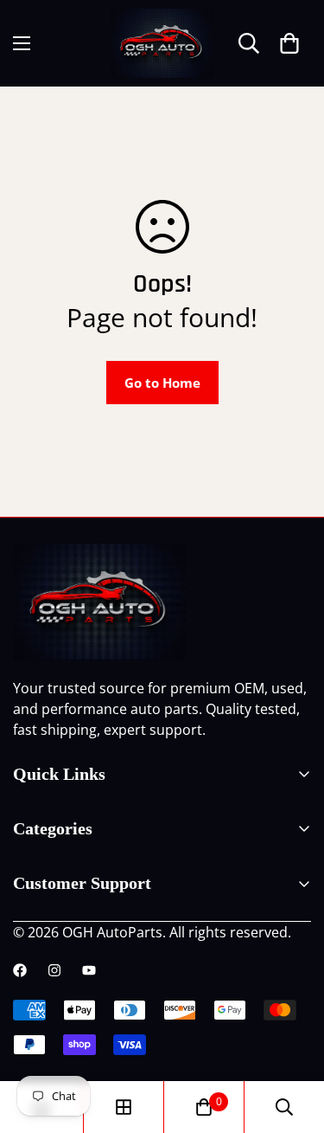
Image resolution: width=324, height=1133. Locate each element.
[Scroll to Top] (293, 1041)
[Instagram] (54, 970)
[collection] (123, 1107)
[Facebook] (20, 970)
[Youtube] (89, 970)
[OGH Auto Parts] (162, 43)
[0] (289, 43)
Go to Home (162, 382)
